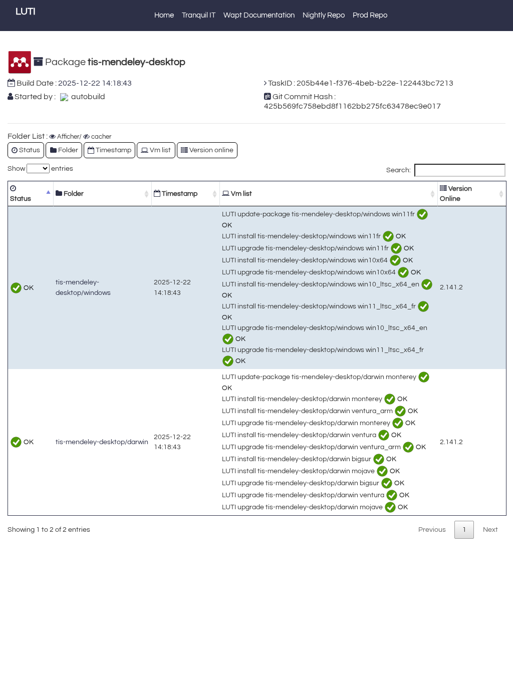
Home (164, 15)
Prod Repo (370, 15)
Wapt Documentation (259, 15)
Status (20, 198)
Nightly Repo (324, 15)
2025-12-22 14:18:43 (95, 83)
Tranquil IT (198, 15)
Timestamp (178, 193)
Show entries (40, 168)
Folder (73, 193)
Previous (432, 529)
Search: (398, 170)
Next (490, 529)
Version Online (456, 193)
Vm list (240, 193)
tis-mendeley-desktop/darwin (102, 442)
